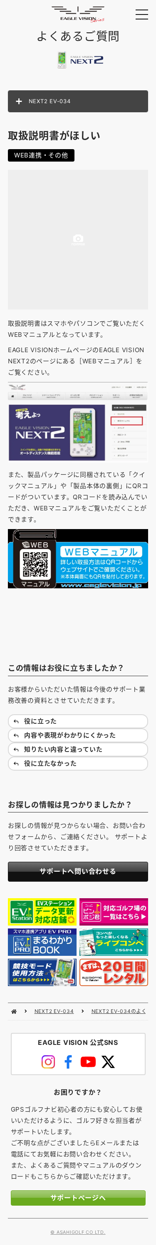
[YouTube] (88, 1062)
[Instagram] (48, 1062)
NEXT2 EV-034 (54, 1011)
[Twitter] (108, 1062)
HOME (14, 1011)
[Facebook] (68, 1062)
